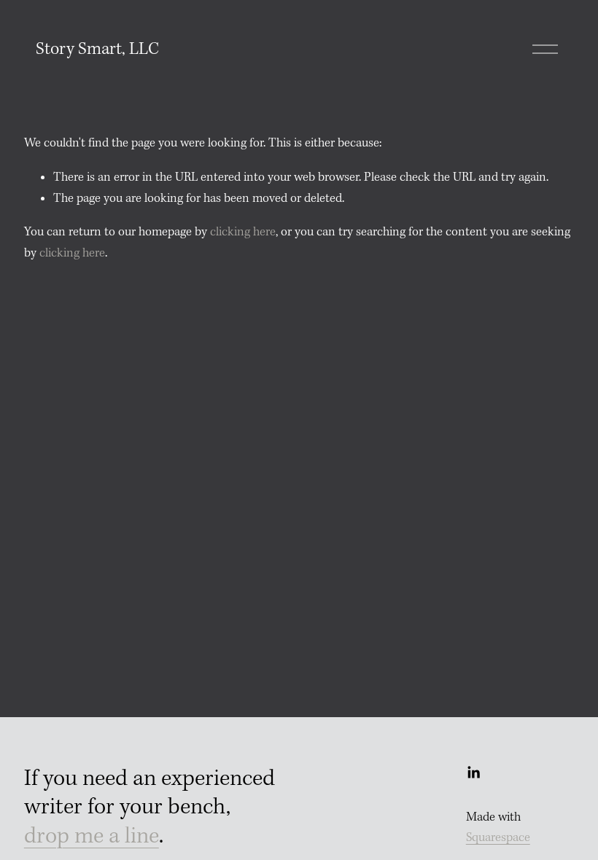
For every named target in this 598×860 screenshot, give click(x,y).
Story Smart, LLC (97, 49)
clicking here (243, 232)
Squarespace (498, 837)
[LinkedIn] (473, 772)
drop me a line (91, 837)
